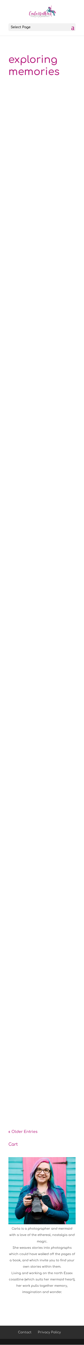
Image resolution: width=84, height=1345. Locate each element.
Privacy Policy (49, 1332)
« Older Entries (23, 1132)
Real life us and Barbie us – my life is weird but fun (40, 500)
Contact (25, 1332)
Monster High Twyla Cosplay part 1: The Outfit (41, 1066)
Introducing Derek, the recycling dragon (41, 146)
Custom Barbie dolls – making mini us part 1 (41, 686)
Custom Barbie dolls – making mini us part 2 (41, 593)
